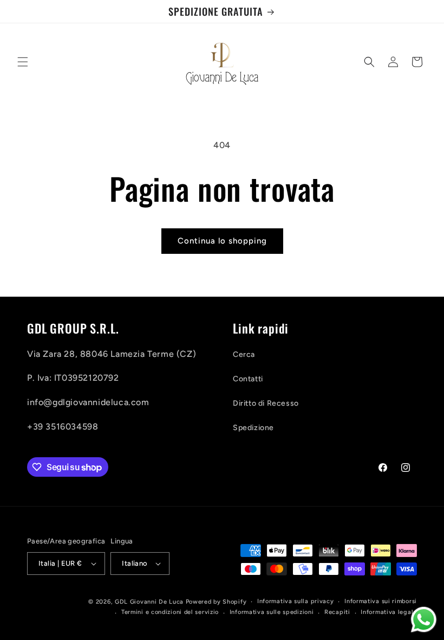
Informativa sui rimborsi (380, 601)
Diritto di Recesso (266, 403)
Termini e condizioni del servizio (170, 612)
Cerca (244, 354)
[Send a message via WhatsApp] (424, 620)
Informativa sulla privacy (295, 601)
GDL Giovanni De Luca (150, 601)
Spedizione (253, 427)
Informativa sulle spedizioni (272, 612)
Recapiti (337, 612)
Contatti (248, 378)
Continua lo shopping (222, 241)
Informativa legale (389, 612)
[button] (23, 62)
